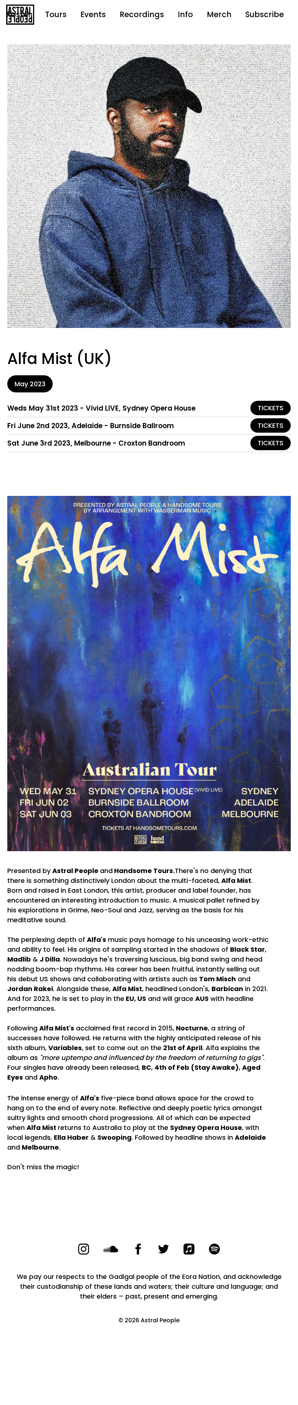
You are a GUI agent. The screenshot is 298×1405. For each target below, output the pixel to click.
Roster (18, 14)
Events (93, 14)
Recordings (142, 14)
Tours (56, 14)
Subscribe (264, 14)
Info (185, 14)
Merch (219, 14)
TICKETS (270, 407)
